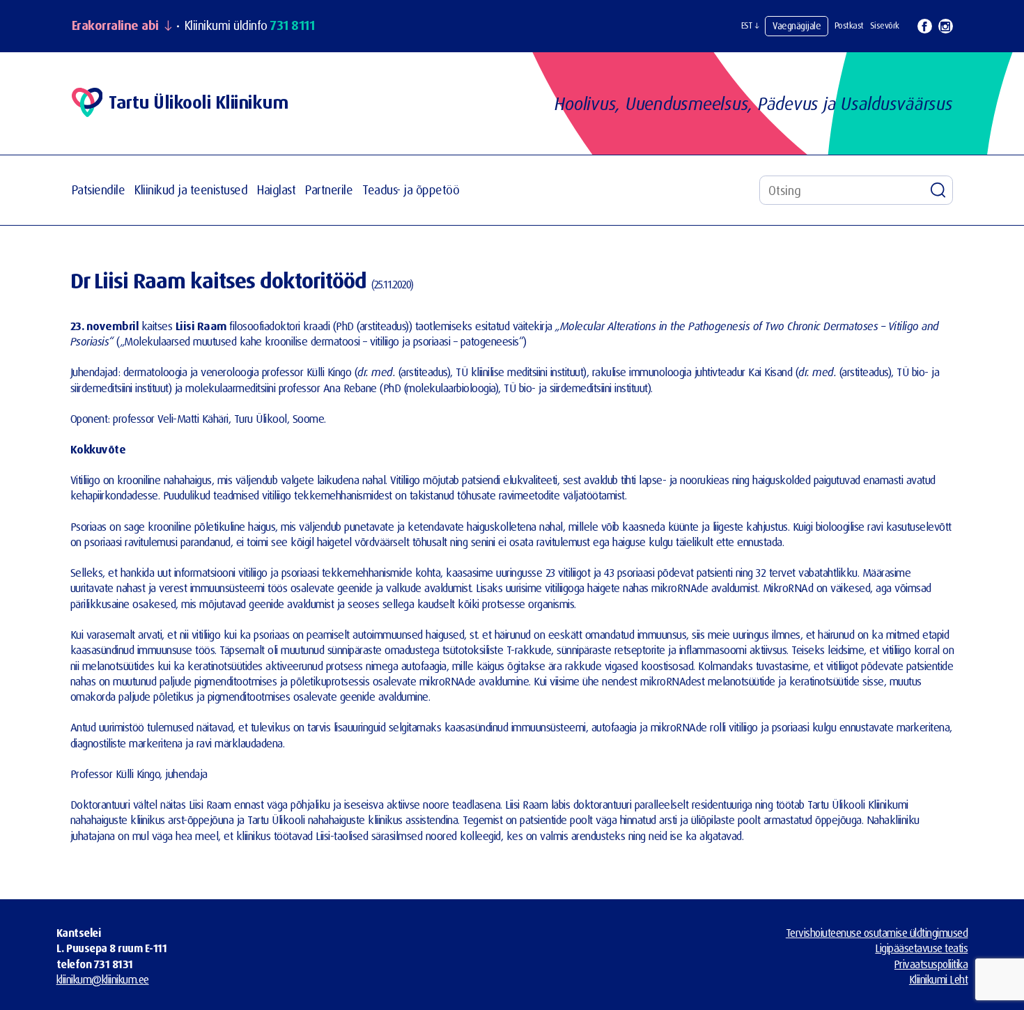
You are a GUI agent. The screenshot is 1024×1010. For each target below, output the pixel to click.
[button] (750, 25)
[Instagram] (945, 26)
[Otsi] (938, 190)
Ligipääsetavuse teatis (921, 948)
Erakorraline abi (115, 25)
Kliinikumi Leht (938, 979)
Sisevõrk (884, 25)
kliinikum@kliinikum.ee (102, 979)
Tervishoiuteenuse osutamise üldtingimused (877, 933)
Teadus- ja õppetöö (410, 190)
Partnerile (328, 190)
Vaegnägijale (797, 25)
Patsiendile (98, 190)
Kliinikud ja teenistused (190, 190)
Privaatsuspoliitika (931, 964)
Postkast (849, 25)
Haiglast (276, 190)
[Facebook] (924, 26)
